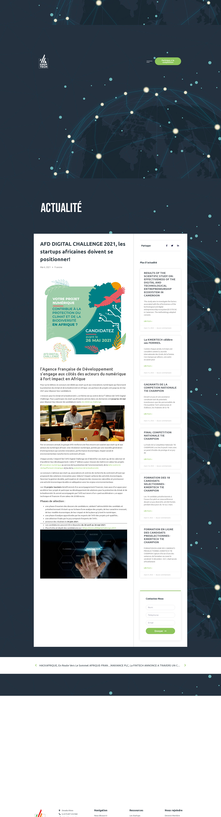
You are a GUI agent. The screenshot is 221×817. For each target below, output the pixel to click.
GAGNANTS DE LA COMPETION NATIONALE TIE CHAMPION (160, 387)
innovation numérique (51, 465)
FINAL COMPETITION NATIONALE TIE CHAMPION (158, 435)
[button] (168, 61)
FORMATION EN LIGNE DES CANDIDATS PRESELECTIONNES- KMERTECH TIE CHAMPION (158, 536)
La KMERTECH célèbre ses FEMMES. (158, 341)
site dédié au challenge (91, 402)
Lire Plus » (148, 321)
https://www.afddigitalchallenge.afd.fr (99, 528)
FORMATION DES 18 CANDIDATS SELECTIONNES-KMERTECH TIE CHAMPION (157, 484)
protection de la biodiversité (85, 468)
